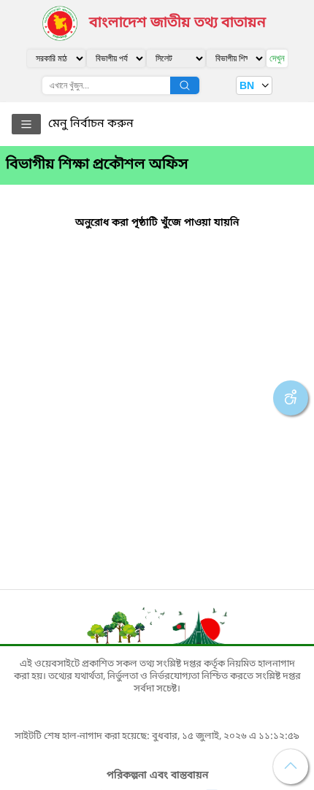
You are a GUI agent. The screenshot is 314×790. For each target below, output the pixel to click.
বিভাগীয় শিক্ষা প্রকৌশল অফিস (97, 165)
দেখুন (277, 58)
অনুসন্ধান (184, 85)
